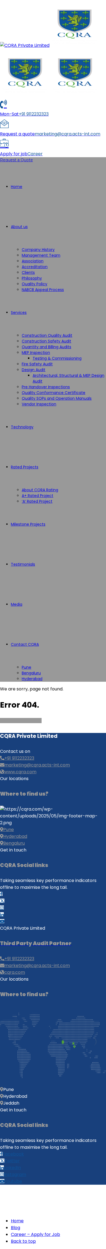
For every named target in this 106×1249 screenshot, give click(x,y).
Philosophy (32, 278)
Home (16, 186)
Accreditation (35, 266)
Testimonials (23, 564)
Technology (22, 427)
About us (19, 226)
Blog (15, 1227)
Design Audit (33, 369)
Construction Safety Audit (46, 341)
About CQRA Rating (40, 490)
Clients (28, 272)
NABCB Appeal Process (43, 289)
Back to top (23, 1241)
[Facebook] (1, 894)
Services (19, 312)
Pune (26, 667)
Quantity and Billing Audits (46, 347)
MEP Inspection (36, 352)
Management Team (41, 255)
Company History (38, 249)
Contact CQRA (25, 644)
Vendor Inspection (39, 404)
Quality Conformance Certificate (53, 392)
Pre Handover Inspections (46, 387)
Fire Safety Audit (37, 364)
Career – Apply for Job (35, 1234)
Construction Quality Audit (47, 335)
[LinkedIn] (2, 914)
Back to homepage (21, 720)
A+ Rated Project (37, 495)
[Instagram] (2, 908)
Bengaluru (31, 673)
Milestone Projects (28, 524)
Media (16, 604)
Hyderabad (32, 678)
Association (32, 261)
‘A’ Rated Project (37, 501)
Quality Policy (34, 284)
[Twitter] (2, 901)
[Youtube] (2, 921)
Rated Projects (24, 467)
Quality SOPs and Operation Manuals (57, 398)
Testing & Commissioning (57, 358)
